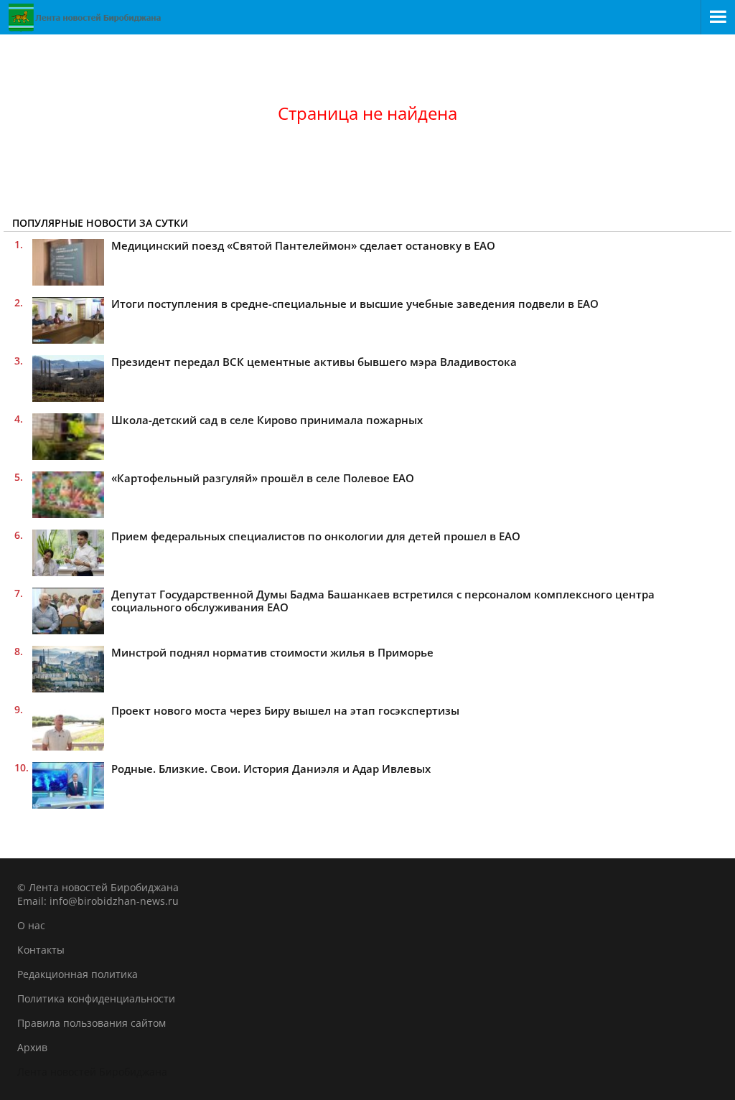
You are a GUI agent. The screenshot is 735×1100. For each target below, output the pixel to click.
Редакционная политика (77, 974)
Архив (32, 1047)
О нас (31, 925)
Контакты (41, 949)
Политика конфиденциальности (96, 998)
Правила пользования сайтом (91, 1023)
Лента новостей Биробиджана (92, 1071)
